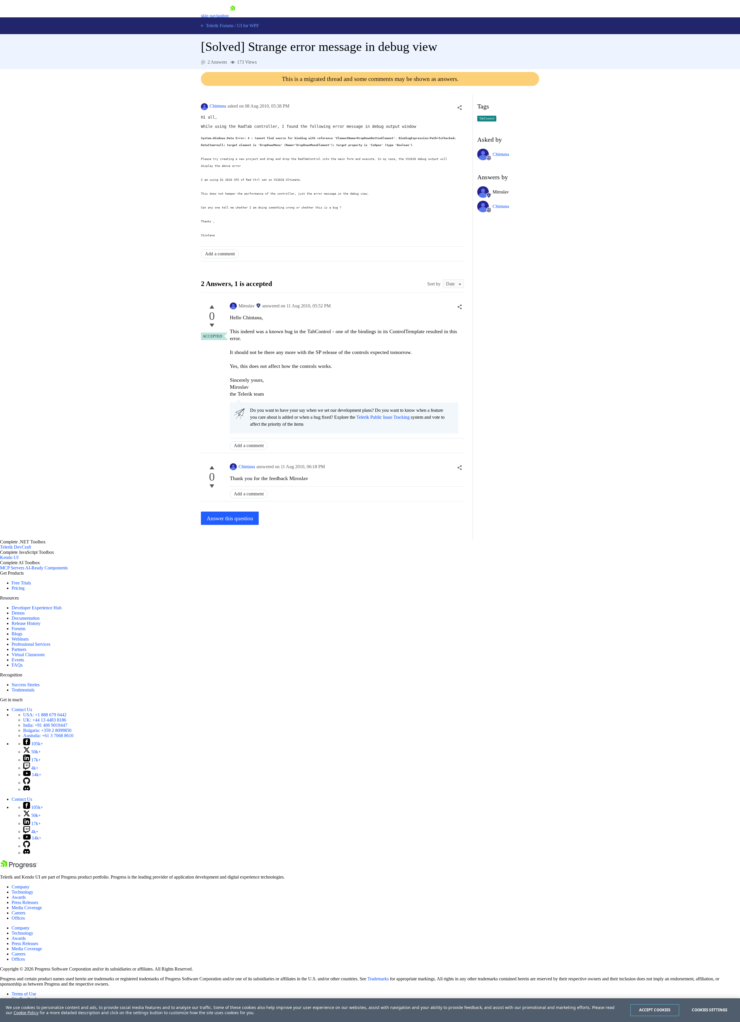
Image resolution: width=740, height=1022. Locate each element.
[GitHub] (26, 782)
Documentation (26, 618)
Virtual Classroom (28, 654)
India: (45, 725)
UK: (44, 719)
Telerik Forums (219, 25)
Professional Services (31, 644)
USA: (44, 714)
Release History (26, 623)
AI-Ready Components (46, 567)
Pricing (18, 588)
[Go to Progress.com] (19, 867)
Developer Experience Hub (37, 607)
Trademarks (378, 978)
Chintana (218, 106)
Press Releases (25, 902)
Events (18, 659)
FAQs (17, 665)
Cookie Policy (26, 1012)
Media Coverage (27, 907)
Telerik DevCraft (15, 547)
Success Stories (26, 684)
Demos (18, 612)
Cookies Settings (709, 1009)
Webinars (20, 639)
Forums (18, 628)
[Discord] (26, 789)
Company (20, 886)
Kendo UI (9, 557)
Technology (22, 892)
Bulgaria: (47, 730)
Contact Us (22, 709)
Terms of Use (24, 993)
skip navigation (215, 15)
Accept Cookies (655, 1009)
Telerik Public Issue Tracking (383, 417)
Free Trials (21, 582)
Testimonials (23, 689)
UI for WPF (248, 25)
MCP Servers (12, 567)
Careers (18, 912)
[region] (370, 1010)
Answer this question (230, 518)
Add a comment (220, 253)
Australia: (48, 735)
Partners (19, 649)
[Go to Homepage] (232, 15)
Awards (19, 897)
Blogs (17, 633)
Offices (18, 918)
